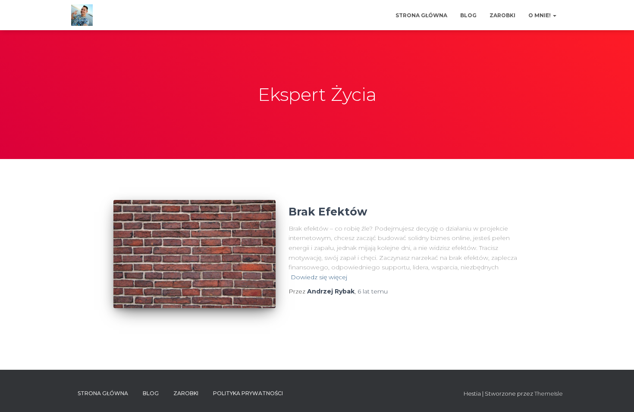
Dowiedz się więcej (319, 277)
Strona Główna (103, 393)
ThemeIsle (548, 393)
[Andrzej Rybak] (82, 15)
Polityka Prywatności (248, 393)
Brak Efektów (328, 211)
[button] (554, 15)
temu (373, 291)
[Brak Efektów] (194, 254)
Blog (468, 15)
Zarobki (502, 15)
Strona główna (421, 15)
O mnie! (540, 15)
